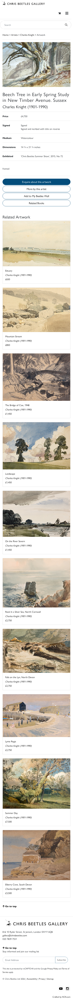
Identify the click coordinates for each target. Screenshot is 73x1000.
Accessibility (32, 978)
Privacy (42, 978)
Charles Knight (27, 34)
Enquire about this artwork (36, 182)
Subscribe (61, 959)
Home (6, 34)
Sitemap (50, 978)
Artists (14, 34)
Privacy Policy (52, 968)
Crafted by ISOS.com (61, 996)
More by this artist (36, 189)
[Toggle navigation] (67, 13)
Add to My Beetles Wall (36, 196)
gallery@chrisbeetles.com (15, 935)
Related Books (36, 203)
